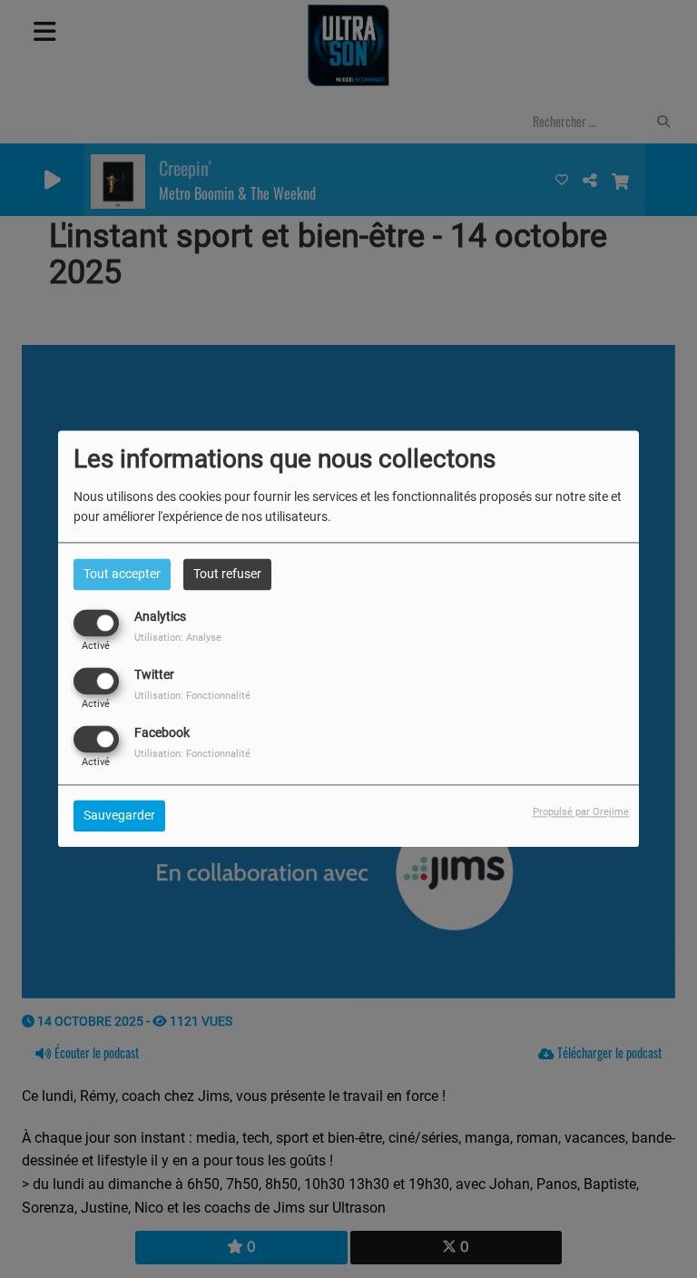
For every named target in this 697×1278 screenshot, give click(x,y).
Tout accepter (122, 573)
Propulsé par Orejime (581, 813)
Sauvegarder (119, 816)
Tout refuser (227, 573)
